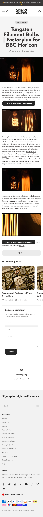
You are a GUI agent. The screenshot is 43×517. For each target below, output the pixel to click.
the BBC (21, 245)
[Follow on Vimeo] (37, 484)
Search (4, 419)
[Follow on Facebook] (3, 484)
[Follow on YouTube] (26, 484)
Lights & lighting (21, 22)
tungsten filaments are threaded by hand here (16, 164)
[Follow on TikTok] (31, 484)
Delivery (4, 426)
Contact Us (5, 422)
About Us (5, 452)
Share (23, 253)
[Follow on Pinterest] (20, 484)
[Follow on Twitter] (9, 484)
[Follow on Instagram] (14, 484)
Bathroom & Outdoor (9, 449)
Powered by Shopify (28, 511)
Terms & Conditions (8, 441)
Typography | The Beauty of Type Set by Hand (17, 294)
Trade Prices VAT (7, 460)
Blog (3, 464)
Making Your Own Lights (10, 456)
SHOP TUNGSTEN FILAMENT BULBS (19, 103)
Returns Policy (6, 430)
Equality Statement (8, 437)
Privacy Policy (9, 316)
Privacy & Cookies (8, 445)
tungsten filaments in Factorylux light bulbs (18, 90)
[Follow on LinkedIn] (3, 488)
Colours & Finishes (8, 434)
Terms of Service (20, 316)
